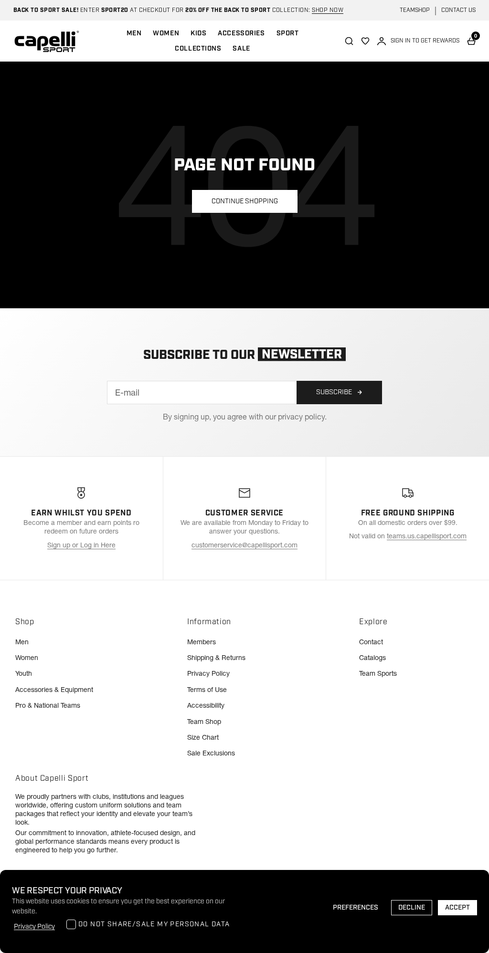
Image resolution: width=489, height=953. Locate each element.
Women (26, 657)
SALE (241, 48)
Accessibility (205, 705)
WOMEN (166, 33)
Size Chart (203, 737)
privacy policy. (302, 416)
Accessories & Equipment (54, 689)
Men (22, 642)
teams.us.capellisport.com (427, 536)
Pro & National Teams (47, 705)
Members (201, 642)
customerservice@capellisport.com (244, 545)
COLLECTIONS (198, 48)
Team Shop (204, 721)
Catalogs (372, 657)
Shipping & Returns (216, 657)
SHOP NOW (327, 10)
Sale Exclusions (211, 753)
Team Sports (378, 673)
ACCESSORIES (241, 33)
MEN (134, 33)
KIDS (198, 33)
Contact (371, 642)
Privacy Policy (208, 673)
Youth (23, 673)
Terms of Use (207, 689)
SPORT (287, 33)
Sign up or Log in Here (81, 545)
